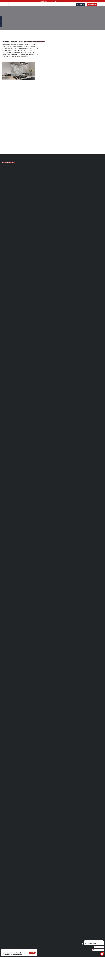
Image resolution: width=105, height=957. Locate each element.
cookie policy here (18, 954)
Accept (32, 952)
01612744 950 (44, 1)
